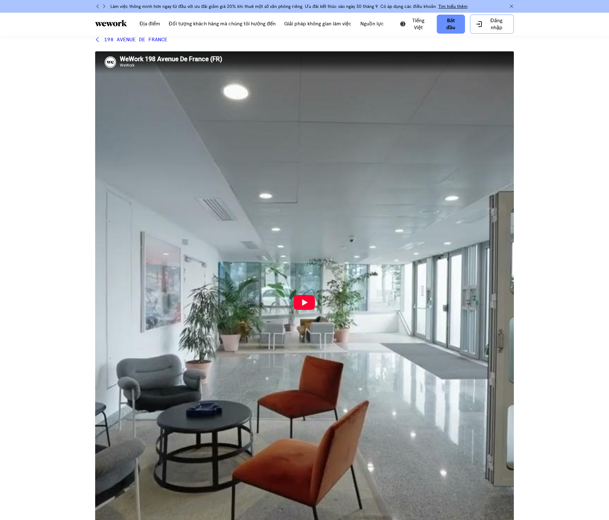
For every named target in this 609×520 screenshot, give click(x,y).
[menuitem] (150, 24)
